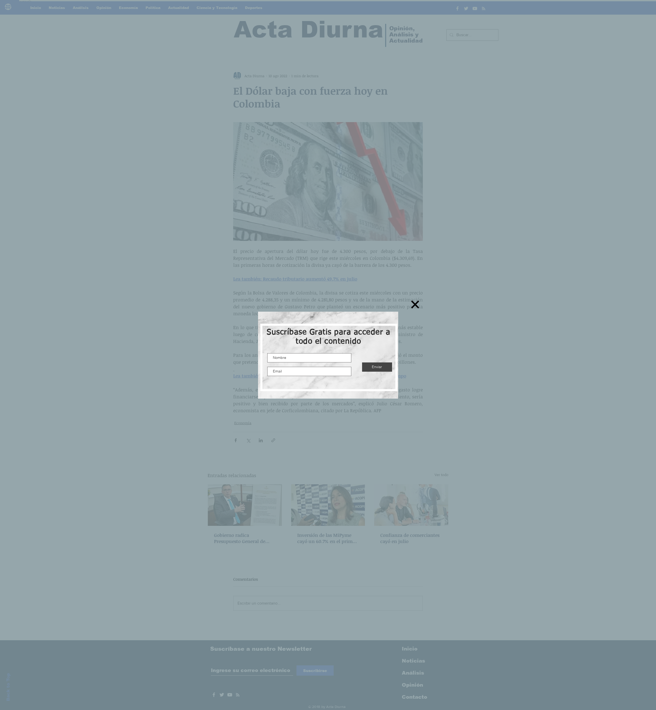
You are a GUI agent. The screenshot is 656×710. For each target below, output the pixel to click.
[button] (415, 304)
